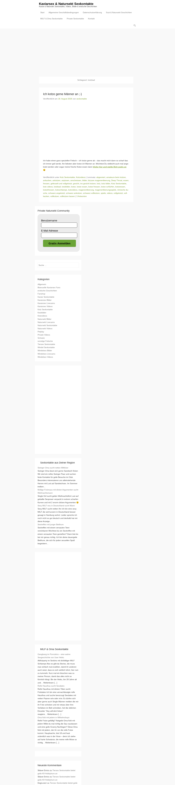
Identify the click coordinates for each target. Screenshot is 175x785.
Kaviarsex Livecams (46, 303)
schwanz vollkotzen (91, 193)
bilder (84, 180)
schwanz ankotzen (74, 193)
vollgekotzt (118, 193)
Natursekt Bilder (44, 319)
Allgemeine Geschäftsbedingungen (64, 12)
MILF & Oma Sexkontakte (51, 19)
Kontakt (91, 19)
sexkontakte (81, 99)
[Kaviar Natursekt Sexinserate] (87, 51)
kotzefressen (48, 190)
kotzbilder (66, 187)
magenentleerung (86, 190)
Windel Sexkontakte (46, 347)
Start (42, 12)
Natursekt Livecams (46, 322)
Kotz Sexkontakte (67, 177)
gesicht (76, 183)
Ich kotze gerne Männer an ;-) (62, 94)
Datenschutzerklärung (92, 12)
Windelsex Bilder (45, 350)
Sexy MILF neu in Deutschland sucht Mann (56, 506)
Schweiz (41, 338)
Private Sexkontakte (75, 19)
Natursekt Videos (45, 328)
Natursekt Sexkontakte (47, 325)
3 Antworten (81, 196)
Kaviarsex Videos (45, 306)
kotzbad (57, 187)
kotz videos (48, 187)
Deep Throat (116, 180)
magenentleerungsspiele (105, 190)
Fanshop (41, 294)
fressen (46, 183)
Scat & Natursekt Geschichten (119, 12)
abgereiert (100, 177)
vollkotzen (54, 196)
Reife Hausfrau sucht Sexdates (51, 686)
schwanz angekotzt (56, 193)
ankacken (47, 180)
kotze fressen (94, 187)
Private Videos (44, 335)
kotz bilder (105, 183)
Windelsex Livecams (46, 354)
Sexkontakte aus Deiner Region (57, 462)
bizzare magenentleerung (99, 180)
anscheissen (75, 180)
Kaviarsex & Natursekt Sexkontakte (66, 4)
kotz (98, 183)
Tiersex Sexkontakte (46, 344)
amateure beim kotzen (116, 177)
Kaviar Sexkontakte (46, 297)
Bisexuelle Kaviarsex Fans (49, 287)
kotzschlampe (61, 190)
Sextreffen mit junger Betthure (51, 524)
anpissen (65, 180)
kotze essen (82, 187)
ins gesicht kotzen (88, 183)
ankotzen (56, 180)
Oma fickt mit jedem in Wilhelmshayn (53, 717)
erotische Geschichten (47, 291)
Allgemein (42, 284)
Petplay (41, 332)
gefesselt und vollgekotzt (61, 183)
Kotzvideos (80, 177)
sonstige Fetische (45, 341)
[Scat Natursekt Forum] (58, 636)
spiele (103, 193)
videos (110, 193)
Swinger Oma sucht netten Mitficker (53, 468)
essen (126, 180)
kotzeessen (120, 187)
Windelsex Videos (45, 357)
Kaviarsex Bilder (45, 300)
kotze (73, 187)
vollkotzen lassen (67, 196)
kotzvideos (72, 190)
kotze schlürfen (107, 187)
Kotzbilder (42, 313)
